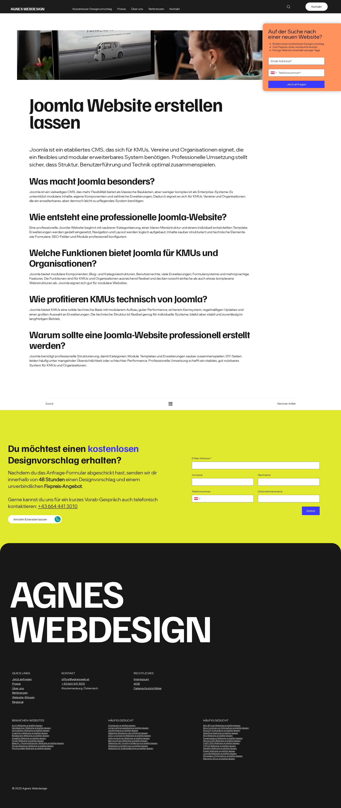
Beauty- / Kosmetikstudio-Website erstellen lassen (38, 743)
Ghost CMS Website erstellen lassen (222, 740)
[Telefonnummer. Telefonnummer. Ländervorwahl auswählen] (197, 498)
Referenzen (20, 692)
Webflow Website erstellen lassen (220, 733)
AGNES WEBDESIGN (28, 8)
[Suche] (288, 6)
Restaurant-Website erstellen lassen (30, 735)
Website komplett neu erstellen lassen (128, 745)
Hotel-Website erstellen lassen (28, 740)
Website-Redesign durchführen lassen (128, 733)
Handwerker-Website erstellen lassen (31, 728)
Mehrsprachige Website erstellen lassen (129, 738)
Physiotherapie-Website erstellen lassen (33, 745)
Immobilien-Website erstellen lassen (31, 730)
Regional (17, 702)
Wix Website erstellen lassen (218, 735)
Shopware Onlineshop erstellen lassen (223, 756)
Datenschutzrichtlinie (147, 688)
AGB (137, 683)
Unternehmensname (270, 491)
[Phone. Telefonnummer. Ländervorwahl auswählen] (274, 72)
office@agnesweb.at (75, 679)
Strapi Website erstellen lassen (219, 751)
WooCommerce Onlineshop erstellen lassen (226, 728)
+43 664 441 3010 (58, 506)
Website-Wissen (23, 697)
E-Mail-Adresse (202, 458)
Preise (16, 683)
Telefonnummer (201, 491)
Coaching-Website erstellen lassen (30, 733)
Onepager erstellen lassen (122, 725)
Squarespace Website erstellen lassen (223, 738)
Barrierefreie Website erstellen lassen (128, 740)
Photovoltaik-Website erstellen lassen (31, 748)
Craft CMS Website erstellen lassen (221, 743)
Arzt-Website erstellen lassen (27, 725)
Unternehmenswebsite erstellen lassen (128, 728)
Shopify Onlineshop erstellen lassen (221, 730)
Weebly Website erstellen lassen (220, 748)
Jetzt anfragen (22, 679)
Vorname (197, 475)
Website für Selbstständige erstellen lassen (130, 748)
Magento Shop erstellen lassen (219, 758)
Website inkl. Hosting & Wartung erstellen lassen (133, 743)
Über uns (18, 688)
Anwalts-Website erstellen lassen (29, 738)
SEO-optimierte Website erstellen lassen (129, 735)
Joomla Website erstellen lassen (220, 753)
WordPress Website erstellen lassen (221, 725)
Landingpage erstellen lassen (123, 730)
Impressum (141, 679)
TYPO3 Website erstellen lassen (219, 745)
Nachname (264, 475)
